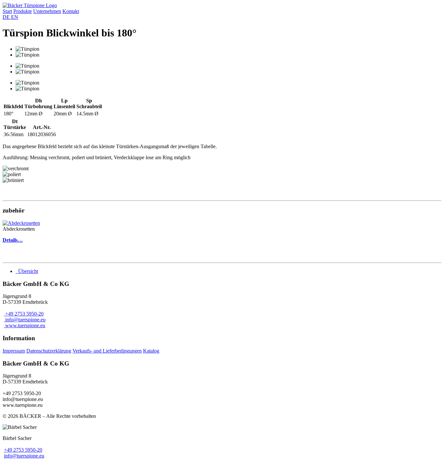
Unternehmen (47, 11)
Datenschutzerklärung (48, 351)
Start (7, 11)
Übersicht (27, 271)
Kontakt (70, 11)
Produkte (22, 11)
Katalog (151, 351)
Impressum (14, 351)
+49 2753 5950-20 (23, 450)
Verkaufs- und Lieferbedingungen (107, 351)
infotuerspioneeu (24, 455)
